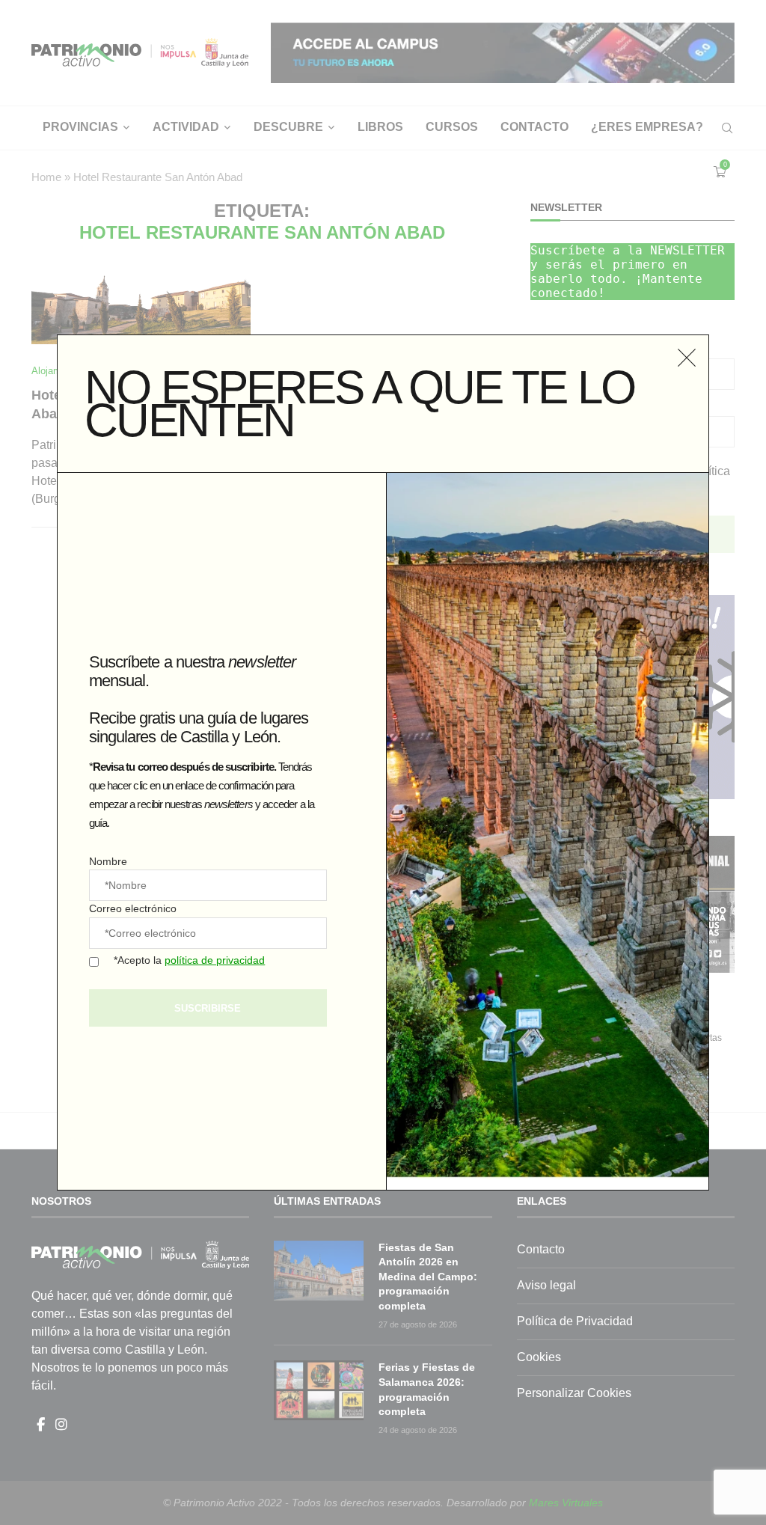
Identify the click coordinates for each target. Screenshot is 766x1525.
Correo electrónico (133, 908)
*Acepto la (189, 960)
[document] (383, 762)
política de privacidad (215, 960)
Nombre (108, 861)
